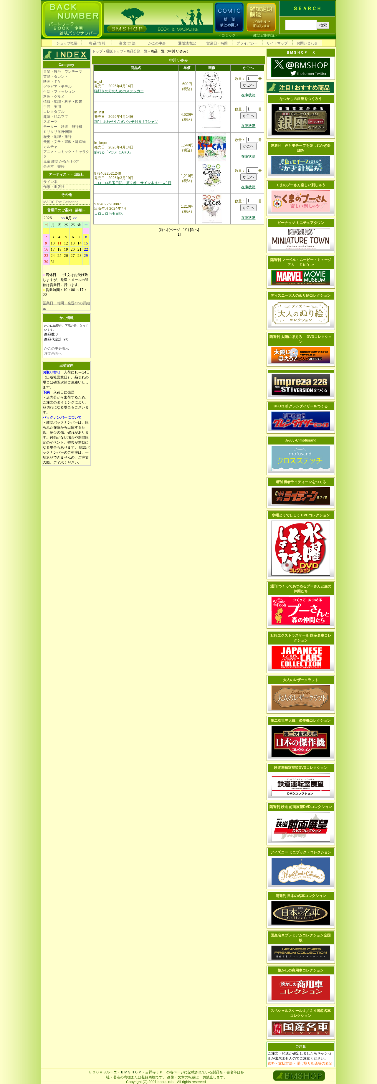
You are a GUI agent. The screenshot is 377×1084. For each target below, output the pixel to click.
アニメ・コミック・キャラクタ (66, 154)
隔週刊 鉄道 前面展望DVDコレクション (300, 807)
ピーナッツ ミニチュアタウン (300, 223)
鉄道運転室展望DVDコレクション (301, 768)
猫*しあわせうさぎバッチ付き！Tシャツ (126, 122)
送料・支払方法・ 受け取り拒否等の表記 (300, 1063)
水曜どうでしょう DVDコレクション (301, 515)
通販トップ (114, 51)
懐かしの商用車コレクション (301, 970)
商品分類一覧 (137, 51)
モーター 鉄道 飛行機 (62, 127)
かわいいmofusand (300, 440)
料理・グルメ (54, 97)
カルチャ (50, 147)
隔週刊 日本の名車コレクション (301, 896)
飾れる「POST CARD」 (113, 152)
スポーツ (50, 122)
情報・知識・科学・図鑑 (62, 102)
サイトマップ (277, 43)
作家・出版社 (54, 187)
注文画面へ (53, 353)
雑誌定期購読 (264, 35)
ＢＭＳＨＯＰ (131, 1072)
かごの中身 (157, 43)
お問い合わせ (307, 43)
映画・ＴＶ (52, 82)
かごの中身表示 (56, 348)
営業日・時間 (217, 43)
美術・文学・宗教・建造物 (64, 142)
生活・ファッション (59, 92)
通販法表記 (187, 43)
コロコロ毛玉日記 (108, 213)
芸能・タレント (55, 77)
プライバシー (247, 43)
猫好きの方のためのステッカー (119, 91)
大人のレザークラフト (300, 680)
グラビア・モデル (57, 87)
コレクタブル (54, 112)
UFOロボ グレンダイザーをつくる (301, 406)
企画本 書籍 (54, 166)
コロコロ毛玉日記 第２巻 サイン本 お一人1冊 (132, 183)
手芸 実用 (52, 107)
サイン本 (50, 182)
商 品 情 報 (97, 43)
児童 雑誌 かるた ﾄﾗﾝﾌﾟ (61, 161)
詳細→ (80, 210)
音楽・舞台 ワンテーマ (62, 72)
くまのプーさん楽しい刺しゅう (300, 185)
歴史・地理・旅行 (57, 137)
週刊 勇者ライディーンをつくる (301, 482)
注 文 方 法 (127, 43)
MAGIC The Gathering (61, 202)
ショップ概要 (66, 43)
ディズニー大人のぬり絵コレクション (301, 295)
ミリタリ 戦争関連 (57, 132)
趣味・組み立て (55, 117)
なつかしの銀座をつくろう (301, 99)
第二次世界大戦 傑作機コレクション (301, 720)
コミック (228, 35)
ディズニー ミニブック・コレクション (300, 852)
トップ (97, 51)
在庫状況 (248, 95)
